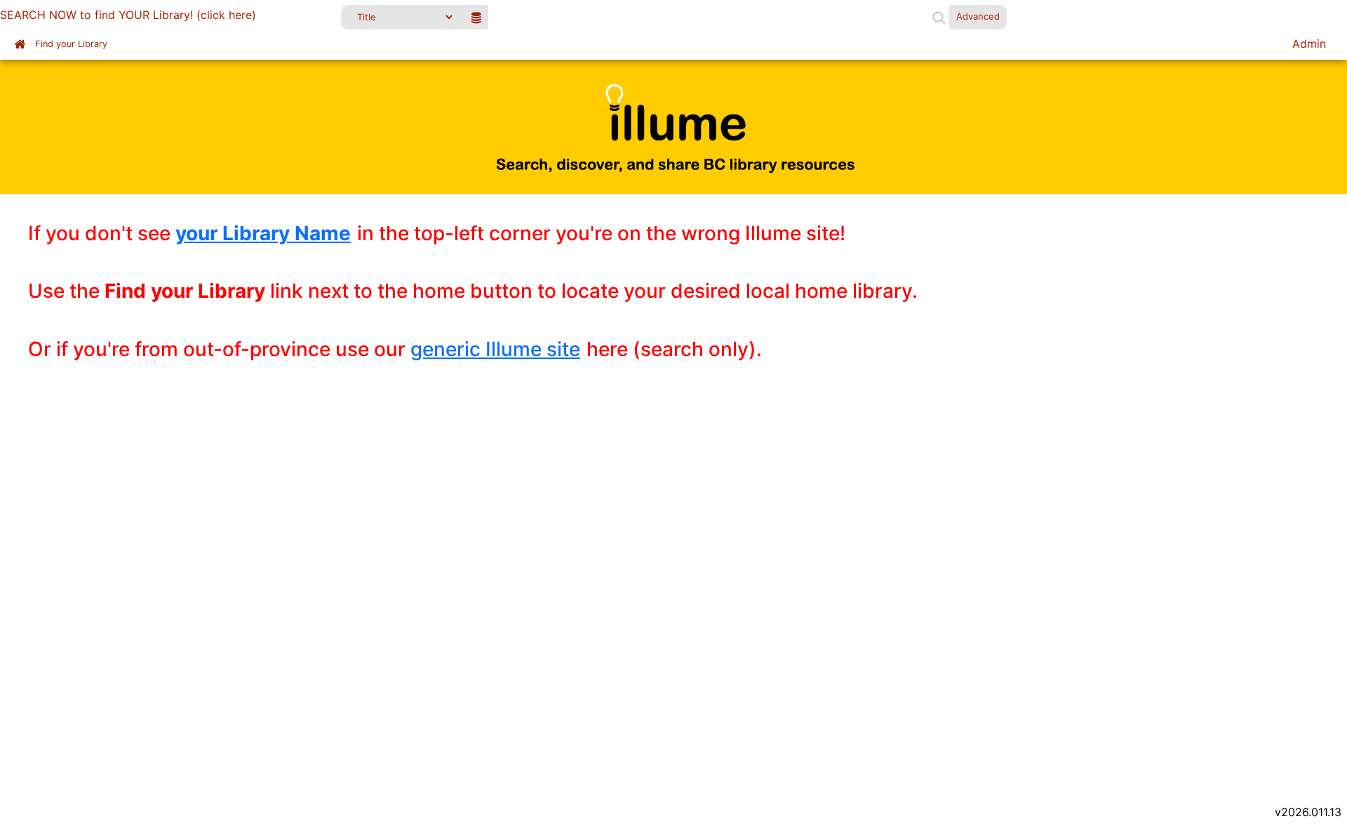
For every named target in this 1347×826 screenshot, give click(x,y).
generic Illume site (495, 349)
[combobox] (710, 17)
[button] (939, 17)
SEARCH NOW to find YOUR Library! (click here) (128, 15)
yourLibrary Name (263, 233)
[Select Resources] (476, 17)
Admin (1309, 44)
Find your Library (71, 44)
